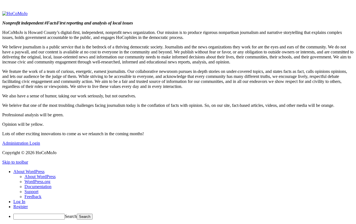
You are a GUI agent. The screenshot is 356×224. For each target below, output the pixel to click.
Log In (19, 201)
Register (20, 206)
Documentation (37, 186)
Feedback (32, 196)
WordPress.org (37, 181)
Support (31, 191)
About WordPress (40, 176)
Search (71, 216)
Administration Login (21, 143)
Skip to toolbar (15, 162)
